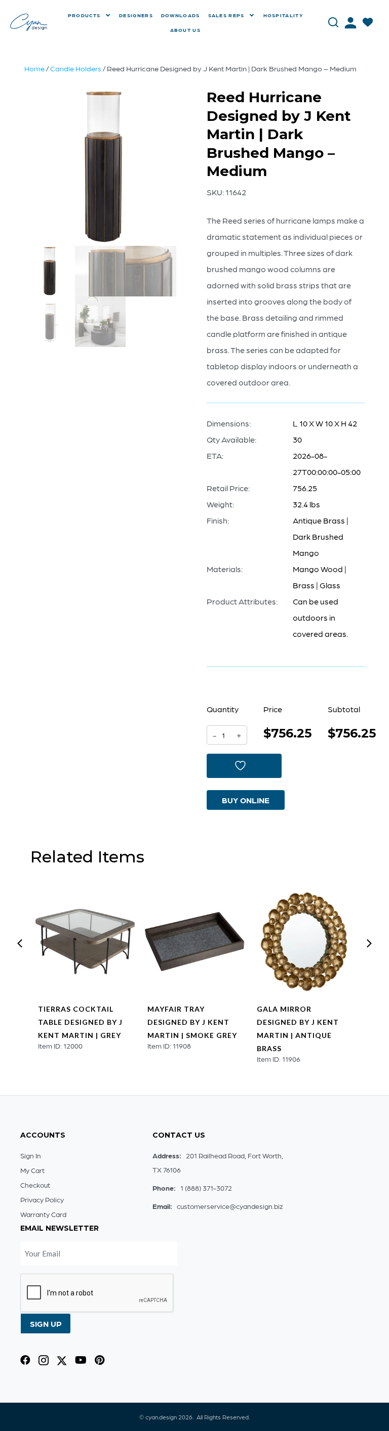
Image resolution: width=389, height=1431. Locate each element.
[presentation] (19, 943)
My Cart (32, 1170)
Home (34, 68)
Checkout (35, 1185)
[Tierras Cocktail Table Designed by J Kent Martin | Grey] (85, 942)
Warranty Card (43, 1214)
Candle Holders (75, 68)
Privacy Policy (42, 1199)
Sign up (46, 1323)
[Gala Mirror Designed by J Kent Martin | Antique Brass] (304, 942)
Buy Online (245, 800)
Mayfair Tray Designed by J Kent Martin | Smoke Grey (192, 1022)
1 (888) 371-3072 (206, 1188)
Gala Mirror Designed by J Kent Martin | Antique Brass (298, 1029)
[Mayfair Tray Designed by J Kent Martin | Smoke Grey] (194, 942)
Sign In (30, 1155)
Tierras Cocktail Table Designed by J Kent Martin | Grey (80, 1022)
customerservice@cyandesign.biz (230, 1206)
